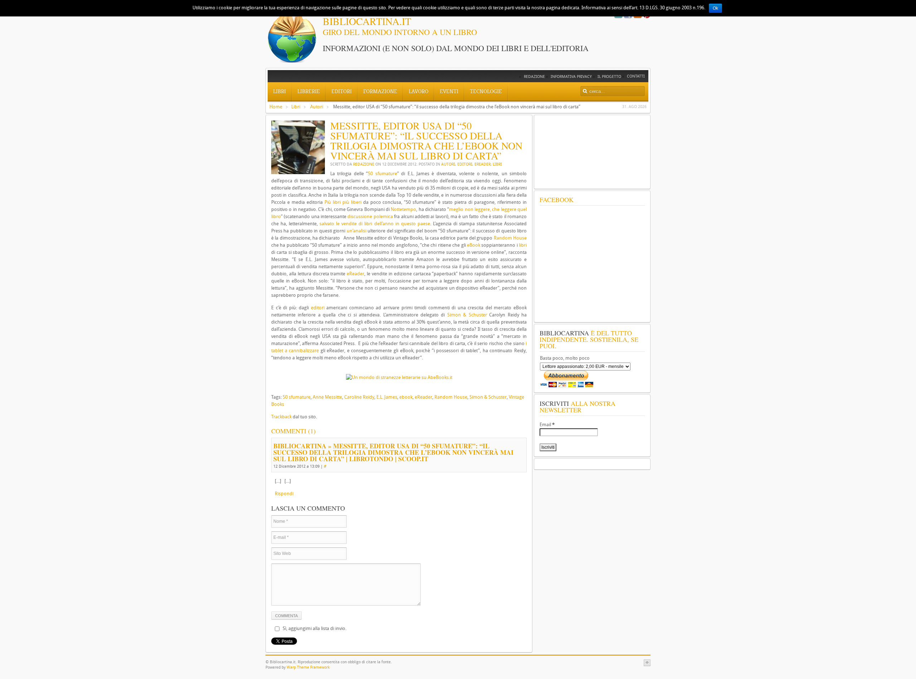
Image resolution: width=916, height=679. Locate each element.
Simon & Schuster (467, 315)
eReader (482, 164)
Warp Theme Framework (308, 667)
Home (275, 106)
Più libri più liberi (343, 202)
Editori (464, 164)
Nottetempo (403, 209)
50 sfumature (382, 173)
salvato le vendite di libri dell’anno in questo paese (375, 223)
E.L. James (386, 397)
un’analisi (356, 230)
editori (318, 307)
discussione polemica (370, 216)
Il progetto (609, 76)
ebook (406, 397)
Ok (715, 8)
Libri (295, 106)
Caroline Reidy (359, 397)
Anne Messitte (327, 397)
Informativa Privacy (571, 76)
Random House (510, 238)
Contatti (636, 76)
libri (523, 245)
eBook (473, 245)
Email (547, 424)
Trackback (281, 416)
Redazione (534, 76)
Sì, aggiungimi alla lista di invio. (314, 628)
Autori (316, 106)
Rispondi (284, 493)
